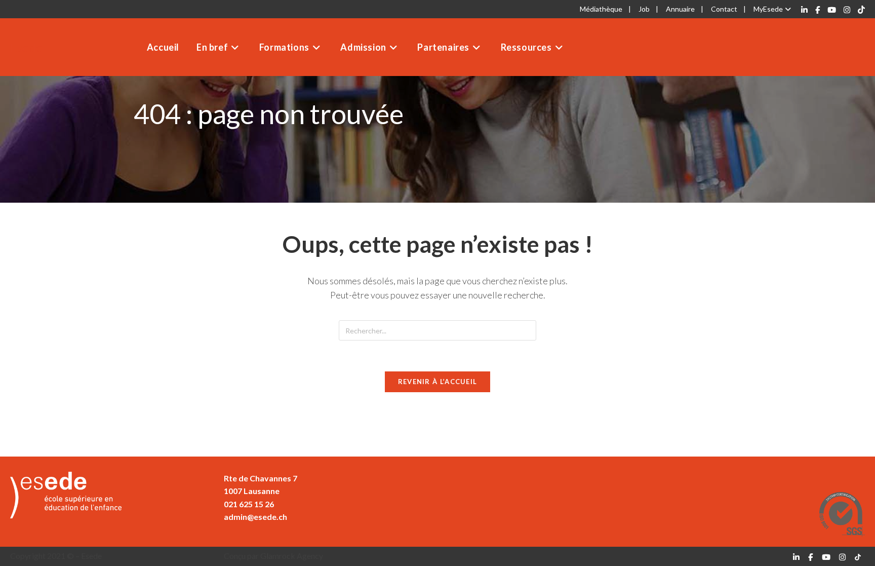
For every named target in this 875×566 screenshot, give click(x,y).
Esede (26, 47)
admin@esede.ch (255, 516)
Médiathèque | (605, 9)
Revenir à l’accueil (438, 382)
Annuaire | (684, 9)
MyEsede (768, 9)
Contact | (728, 9)
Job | (648, 9)
